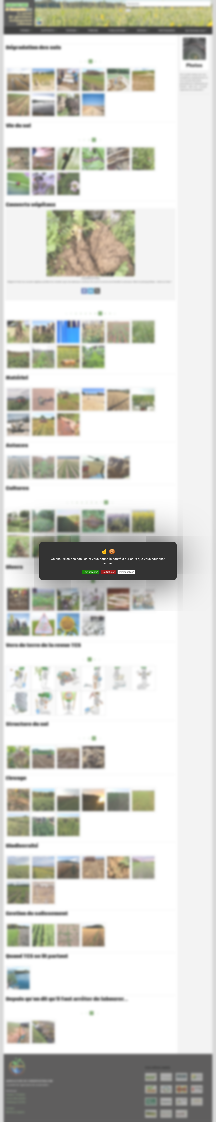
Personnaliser (126, 572)
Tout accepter (90, 572)
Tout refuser (108, 572)
